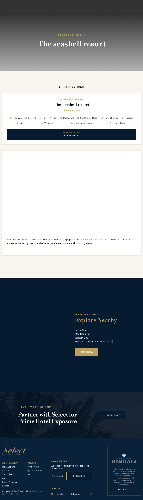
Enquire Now (113, 415)
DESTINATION (10, 463)
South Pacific (8, 474)
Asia (4, 478)
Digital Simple (12, 494)
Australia (6, 470)
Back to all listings (74, 87)
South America (9, 482)
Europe (5, 486)
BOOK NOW (86, 352)
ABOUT (32, 463)
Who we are (33, 467)
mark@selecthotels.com (68, 494)
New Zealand (8, 467)
